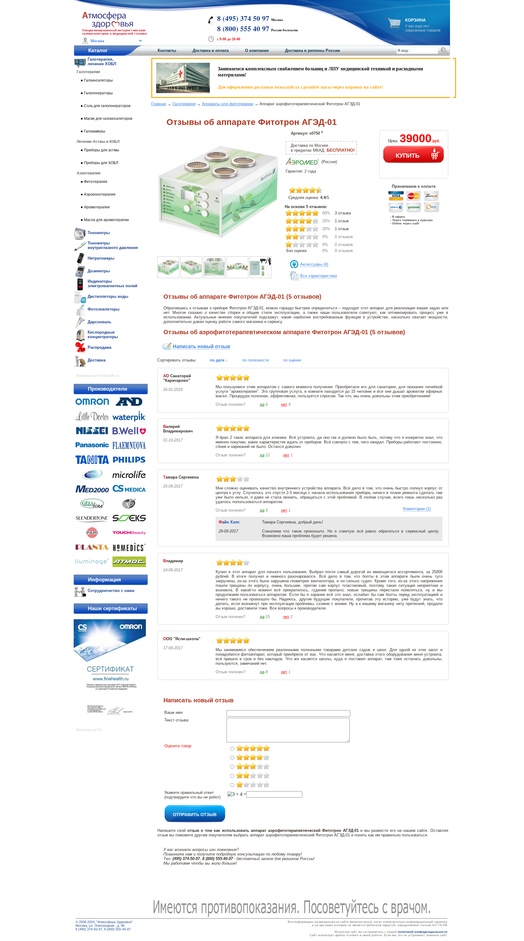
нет (284, 404)
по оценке (292, 360)
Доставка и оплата (211, 50)
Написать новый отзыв (201, 346)
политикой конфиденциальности (422, 931)
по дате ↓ (219, 360)
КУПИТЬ (407, 155)
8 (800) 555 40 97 (243, 28)
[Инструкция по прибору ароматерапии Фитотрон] (260, 276)
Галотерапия (184, 104)
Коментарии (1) (417, 508)
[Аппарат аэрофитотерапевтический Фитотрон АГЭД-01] (218, 249)
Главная (158, 104)
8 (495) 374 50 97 (243, 18)
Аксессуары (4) (314, 264)
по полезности (255, 360)
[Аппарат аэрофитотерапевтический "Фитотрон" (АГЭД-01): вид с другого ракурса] (191, 276)
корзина (415, 20)
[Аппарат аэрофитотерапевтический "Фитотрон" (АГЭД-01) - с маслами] (237, 276)
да (262, 404)
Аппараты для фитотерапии (227, 104)
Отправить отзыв (195, 814)
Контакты (167, 50)
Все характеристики (318, 276)
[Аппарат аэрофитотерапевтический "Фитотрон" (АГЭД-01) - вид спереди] (214, 276)
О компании (257, 50)
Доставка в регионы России (312, 50)
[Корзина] (393, 26)
